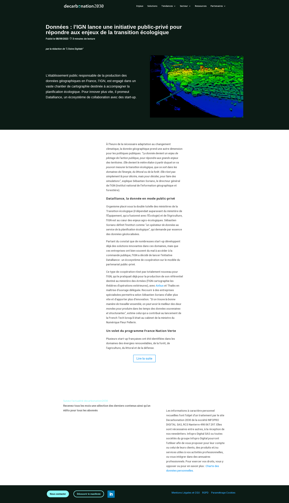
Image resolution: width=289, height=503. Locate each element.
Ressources (201, 6)
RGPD (205, 492)
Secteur (184, 6)
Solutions (152, 6)
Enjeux (139, 6)
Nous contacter (58, 494)
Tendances (167, 6)
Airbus (160, 285)
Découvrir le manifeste (89, 494)
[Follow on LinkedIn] (111, 494)
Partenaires (217, 6)
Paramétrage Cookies (223, 492)
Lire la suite (144, 358)
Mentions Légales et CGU (186, 492)
